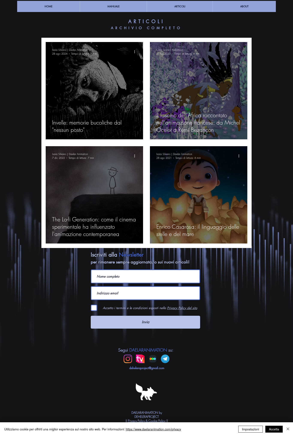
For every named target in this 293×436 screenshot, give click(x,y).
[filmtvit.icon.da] (140, 359)
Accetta (274, 429)
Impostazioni (250, 429)
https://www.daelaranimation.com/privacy (153, 429)
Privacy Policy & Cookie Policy (146, 421)
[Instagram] (128, 359)
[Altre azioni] (136, 51)
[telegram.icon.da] (165, 359)
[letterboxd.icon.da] (152, 359)
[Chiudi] (287, 429)
